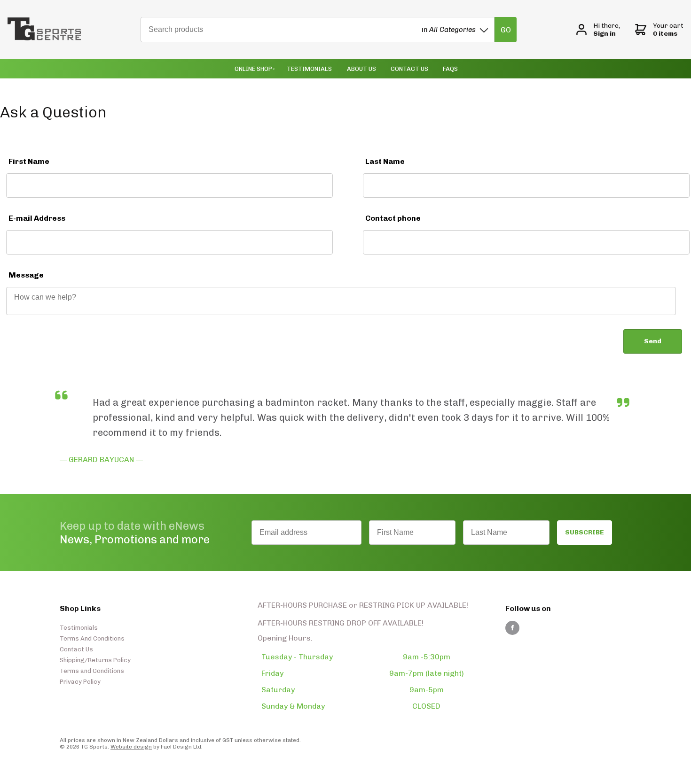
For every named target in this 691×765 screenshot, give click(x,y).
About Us (361, 68)
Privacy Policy (80, 681)
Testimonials (309, 68)
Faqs (450, 68)
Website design (131, 746)
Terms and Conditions (92, 670)
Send (652, 341)
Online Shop (253, 68)
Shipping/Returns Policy (95, 660)
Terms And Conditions (92, 638)
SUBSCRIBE (584, 532)
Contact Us (409, 68)
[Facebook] (512, 628)
